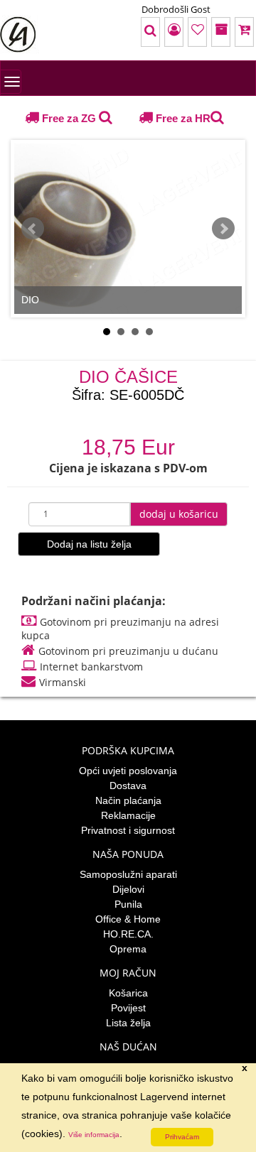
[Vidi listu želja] (167, 32)
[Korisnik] (131, 32)
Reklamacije (128, 815)
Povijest (128, 1008)
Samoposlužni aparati (128, 874)
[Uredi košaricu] (238, 32)
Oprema (128, 949)
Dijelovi (128, 889)
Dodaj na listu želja (89, 544)
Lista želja (128, 1022)
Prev (32, 228)
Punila (128, 904)
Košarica (128, 993)
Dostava (128, 785)
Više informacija (93, 1135)
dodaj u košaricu (178, 514)
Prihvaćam (182, 1137)
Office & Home (128, 919)
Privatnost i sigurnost (128, 830)
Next (223, 228)
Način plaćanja (128, 800)
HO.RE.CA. (128, 934)
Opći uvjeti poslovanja (128, 770)
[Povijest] (203, 32)
